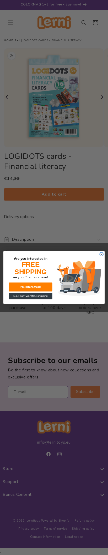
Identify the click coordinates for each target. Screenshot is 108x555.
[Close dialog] (101, 254)
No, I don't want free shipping (30, 295)
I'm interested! (30, 287)
